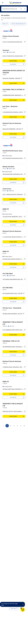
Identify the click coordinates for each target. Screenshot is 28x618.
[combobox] (14, 9)
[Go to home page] (15, 2)
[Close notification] (23, 604)
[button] (21, 9)
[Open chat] (23, 609)
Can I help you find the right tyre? (9, 604)
